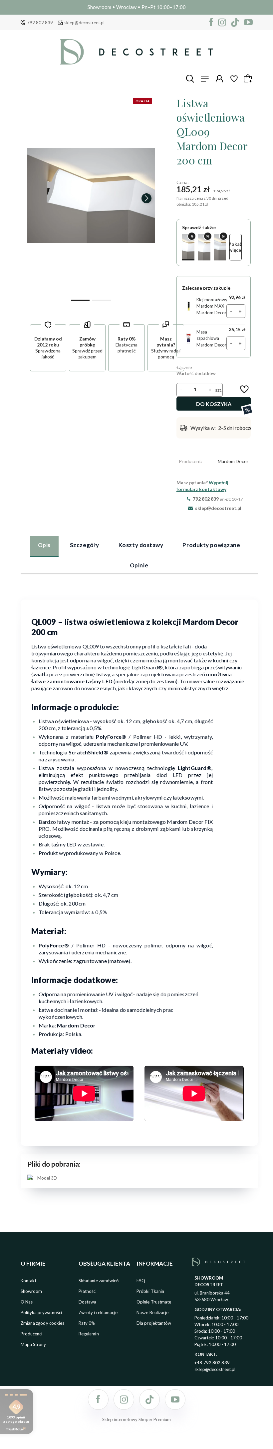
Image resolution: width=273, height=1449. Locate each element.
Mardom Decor (233, 461)
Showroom (31, 1291)
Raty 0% (87, 1323)
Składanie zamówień (99, 1280)
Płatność (87, 1291)
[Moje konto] (219, 79)
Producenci (32, 1333)
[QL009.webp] (91, 195)
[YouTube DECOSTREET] (248, 22)
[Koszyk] (249, 78)
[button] (80, 299)
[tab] (44, 546)
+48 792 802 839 (212, 1362)
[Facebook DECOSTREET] (211, 22)
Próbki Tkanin (150, 1291)
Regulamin (89, 1333)
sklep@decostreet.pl (84, 22)
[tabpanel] (139, 889)
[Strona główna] (137, 51)
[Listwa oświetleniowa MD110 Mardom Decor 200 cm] (220, 247)
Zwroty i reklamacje (98, 1312)
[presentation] (36, 198)
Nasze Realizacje (152, 1312)
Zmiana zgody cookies (43, 1323)
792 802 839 (40, 22)
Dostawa (88, 1301)
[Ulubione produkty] (234, 79)
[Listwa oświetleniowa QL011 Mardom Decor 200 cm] (204, 247)
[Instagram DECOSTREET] (222, 22)
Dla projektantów (153, 1323)
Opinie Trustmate (153, 1301)
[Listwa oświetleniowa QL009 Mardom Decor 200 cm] (188, 247)
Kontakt (29, 1280)
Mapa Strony (33, 1344)
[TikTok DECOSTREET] (235, 22)
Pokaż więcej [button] (235, 247)
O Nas (27, 1301)
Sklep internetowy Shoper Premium (136, 1419)
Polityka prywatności (41, 1312)
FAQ (140, 1280)
